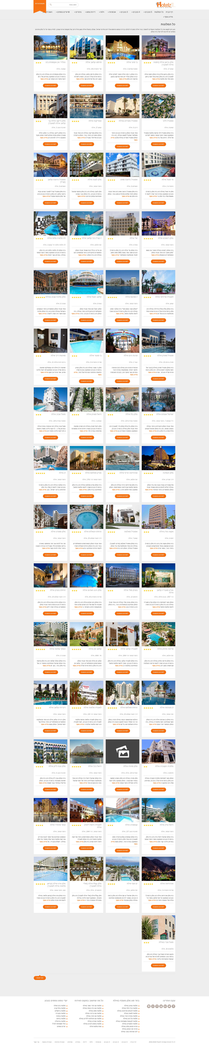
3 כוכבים (124, 12)
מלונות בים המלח (60, 1006)
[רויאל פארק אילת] (86, 399)
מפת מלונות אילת (95, 1026)
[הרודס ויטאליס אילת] (86, 517)
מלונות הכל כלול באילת (130, 1008)
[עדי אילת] (122, 223)
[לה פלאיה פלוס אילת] (50, 223)
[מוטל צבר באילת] (158, 927)
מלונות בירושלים (60, 1011)
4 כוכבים (136, 12)
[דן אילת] (50, 458)
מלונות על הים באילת (130, 1018)
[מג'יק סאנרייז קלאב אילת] (158, 575)
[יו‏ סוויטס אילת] (122, 282)
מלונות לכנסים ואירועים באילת (127, 1011)
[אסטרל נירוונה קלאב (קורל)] (50, 165)
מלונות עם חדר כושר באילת (92, 1006)
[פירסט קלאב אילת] (86, 47)
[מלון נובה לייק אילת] (50, 751)
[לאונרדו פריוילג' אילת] (158, 282)
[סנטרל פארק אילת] (158, 341)
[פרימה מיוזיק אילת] (158, 634)
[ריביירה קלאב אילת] (50, 693)
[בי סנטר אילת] (86, 341)
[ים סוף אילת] (122, 869)
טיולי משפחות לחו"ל (59, 1024)
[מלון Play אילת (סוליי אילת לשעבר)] (86, 869)
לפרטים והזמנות (158, 85)
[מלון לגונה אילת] (86, 165)
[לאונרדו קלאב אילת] (122, 634)
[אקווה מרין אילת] (158, 517)
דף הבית (169, 12)
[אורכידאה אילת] (158, 869)
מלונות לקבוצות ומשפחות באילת (127, 1021)
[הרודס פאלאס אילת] (122, 693)
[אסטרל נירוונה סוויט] (122, 165)
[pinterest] (157, 1006)
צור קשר (36, 1042)
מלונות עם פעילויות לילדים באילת (90, 1018)
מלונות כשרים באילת (94, 1021)
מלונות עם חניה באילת (93, 1016)
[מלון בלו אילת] (122, 399)
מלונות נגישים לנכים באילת (92, 1024)
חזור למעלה (39, 978)
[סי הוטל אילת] (158, 165)
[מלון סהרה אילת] (122, 751)
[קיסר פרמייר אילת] (50, 810)
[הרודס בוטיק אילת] (50, 575)
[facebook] (173, 1006)
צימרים (78, 12)
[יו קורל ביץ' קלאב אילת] (86, 223)
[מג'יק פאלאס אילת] (86, 458)
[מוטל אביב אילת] (50, 399)
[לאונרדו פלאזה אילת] (86, 693)
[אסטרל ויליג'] (158, 106)
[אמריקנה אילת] (86, 106)
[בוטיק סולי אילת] (122, 575)
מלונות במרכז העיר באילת (129, 1016)
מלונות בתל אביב (60, 1008)
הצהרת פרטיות (59, 1042)
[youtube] (161, 1006)
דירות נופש (90, 12)
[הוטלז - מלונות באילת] (165, 5)
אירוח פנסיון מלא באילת (130, 1026)
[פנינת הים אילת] (122, 341)
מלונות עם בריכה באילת (93, 1013)
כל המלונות (158, 12)
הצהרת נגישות (47, 1042)
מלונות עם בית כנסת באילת (92, 1008)
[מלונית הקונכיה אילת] (158, 751)
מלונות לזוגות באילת (131, 1013)
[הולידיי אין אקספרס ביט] (50, 47)
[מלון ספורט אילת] (50, 517)
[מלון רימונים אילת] (158, 223)
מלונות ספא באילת (95, 1011)
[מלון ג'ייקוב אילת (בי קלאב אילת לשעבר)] (50, 106)
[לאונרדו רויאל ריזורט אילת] (86, 810)
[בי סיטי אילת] (122, 47)
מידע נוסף (169, 17)
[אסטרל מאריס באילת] (122, 106)
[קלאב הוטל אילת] (86, 282)
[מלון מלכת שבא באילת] (50, 282)
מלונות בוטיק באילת (131, 1006)
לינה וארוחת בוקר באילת (129, 1032)
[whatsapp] (153, 1006)
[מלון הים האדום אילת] (86, 575)
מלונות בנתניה (61, 1016)
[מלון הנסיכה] (158, 458)
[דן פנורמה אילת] (158, 693)
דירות (85, 1042)
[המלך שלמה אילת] (50, 634)
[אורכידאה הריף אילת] (122, 458)
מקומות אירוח (40, 3)
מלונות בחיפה (61, 1018)
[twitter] (169, 1006)
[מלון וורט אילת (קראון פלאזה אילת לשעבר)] (50, 869)
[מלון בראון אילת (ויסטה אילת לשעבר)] (158, 47)
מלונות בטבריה (61, 1013)
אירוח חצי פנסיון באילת (130, 1029)
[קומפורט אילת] (122, 810)
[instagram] (149, 1006)
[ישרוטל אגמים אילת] (158, 399)
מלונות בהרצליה (60, 1021)
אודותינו (69, 1042)
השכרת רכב (47, 12)
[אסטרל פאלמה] (122, 517)
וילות (102, 12)
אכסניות (112, 12)
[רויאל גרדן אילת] (158, 810)
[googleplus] (165, 1006)
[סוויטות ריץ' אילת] (50, 341)
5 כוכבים (148, 12)
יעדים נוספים (62, 12)
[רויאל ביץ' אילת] (86, 751)
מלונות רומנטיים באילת (130, 1024)
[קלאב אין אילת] (86, 634)
